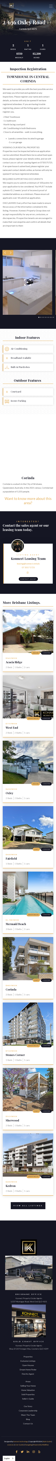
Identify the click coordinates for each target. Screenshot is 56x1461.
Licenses (10, 1445)
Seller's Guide (28, 1399)
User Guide (19, 1445)
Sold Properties (28, 1394)
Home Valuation (28, 1390)
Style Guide (47, 1441)
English (7, 1458)
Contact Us (28, 1423)
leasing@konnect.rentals (28, 563)
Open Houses (28, 1365)
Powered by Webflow (41, 1445)
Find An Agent (28, 1374)
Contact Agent (28, 579)
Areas (28, 1381)
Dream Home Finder (28, 1369)
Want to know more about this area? (28, 500)
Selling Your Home (28, 1386)
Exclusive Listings (28, 1361)
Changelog (28, 1445)
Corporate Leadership (28, 1410)
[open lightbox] (27, 282)
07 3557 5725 (28, 567)
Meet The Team (28, 1415)
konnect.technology (20, 1441)
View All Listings (28, 1206)
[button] (5, 252)
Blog (28, 1419)
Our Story (28, 1406)
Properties (28, 1356)
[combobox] (9, 1458)
